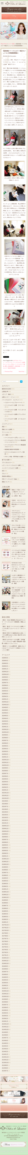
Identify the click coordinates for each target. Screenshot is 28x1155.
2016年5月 (5, 977)
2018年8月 (5, 903)
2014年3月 (5, 1048)
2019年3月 (5, 883)
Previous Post (7, 371)
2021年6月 (5, 809)
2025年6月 (5, 685)
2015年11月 (5, 993)
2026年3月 (5, 663)
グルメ (4, 473)
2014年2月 (5, 1051)
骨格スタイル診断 (7, 429)
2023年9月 (5, 735)
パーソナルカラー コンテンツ (10, 400)
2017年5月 (5, 944)
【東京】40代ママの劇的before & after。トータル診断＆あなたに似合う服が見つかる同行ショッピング (14, 635)
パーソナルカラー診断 (18, 362)
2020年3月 (5, 850)
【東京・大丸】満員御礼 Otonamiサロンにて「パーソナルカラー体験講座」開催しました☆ (14, 621)
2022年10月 (5, 765)
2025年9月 (5, 677)
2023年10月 (5, 732)
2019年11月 (5, 861)
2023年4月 (5, 748)
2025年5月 (5, 688)
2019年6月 (5, 875)
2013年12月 (5, 1057)
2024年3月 (5, 721)
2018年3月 (5, 916)
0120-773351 (13, 1139)
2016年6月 (5, 974)
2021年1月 (5, 823)
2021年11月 (5, 795)
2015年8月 (5, 1002)
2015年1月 (5, 1021)
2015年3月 (5, 1015)
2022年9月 (5, 768)
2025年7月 (5, 682)
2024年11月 (5, 702)
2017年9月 (5, 933)
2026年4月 (5, 660)
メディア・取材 (6, 394)
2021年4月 (5, 814)
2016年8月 (5, 969)
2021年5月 (5, 812)
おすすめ (15, 360)
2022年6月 (5, 776)
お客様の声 (5, 391)
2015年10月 (5, 996)
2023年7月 (5, 740)
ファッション (5, 432)
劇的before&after (6, 389)
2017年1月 (5, 955)
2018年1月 (5, 922)
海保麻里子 (11, 366)
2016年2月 (5, 985)
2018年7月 (5, 905)
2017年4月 (5, 947)
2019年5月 (5, 878)
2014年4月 (5, 1046)
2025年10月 (5, 674)
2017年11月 (5, 927)
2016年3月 (5, 982)
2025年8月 (5, 680)
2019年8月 (5, 869)
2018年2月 (5, 919)
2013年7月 (5, 1070)
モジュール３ (7, 364)
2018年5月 (5, 911)
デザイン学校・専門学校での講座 (14, 456)
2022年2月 (5, 787)
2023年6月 (5, 743)
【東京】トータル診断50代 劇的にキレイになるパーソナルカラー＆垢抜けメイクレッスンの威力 (14, 648)
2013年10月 (5, 1062)
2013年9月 (5, 1065)
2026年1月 (5, 669)
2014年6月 (5, 1040)
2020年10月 (5, 831)
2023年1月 (5, 757)
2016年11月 (5, 960)
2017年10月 (5, 930)
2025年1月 (5, 699)
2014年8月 (5, 1035)
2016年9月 (5, 966)
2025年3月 (5, 693)
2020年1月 (5, 856)
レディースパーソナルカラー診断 (11, 465)
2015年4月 (5, 1013)
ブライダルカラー (7, 462)
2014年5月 (5, 1043)
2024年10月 (5, 704)
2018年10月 (5, 897)
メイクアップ (5, 424)
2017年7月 (5, 938)
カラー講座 (11, 43)
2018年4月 (5, 914)
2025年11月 (5, 671)
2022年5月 (5, 779)
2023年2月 (5, 754)
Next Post (22, 371)
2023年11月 (5, 729)
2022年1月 (5, 790)
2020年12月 (5, 825)
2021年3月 (5, 817)
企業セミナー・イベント (9, 397)
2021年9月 (5, 801)
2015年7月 (5, 1004)
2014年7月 (5, 1037)
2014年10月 (5, 1029)
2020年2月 (5, 853)
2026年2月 (5, 666)
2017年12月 (5, 925)
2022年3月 (5, 784)
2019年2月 (5, 886)
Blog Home (4, 43)
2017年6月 (5, 941)
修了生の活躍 (5, 459)
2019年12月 (5, 858)
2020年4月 (5, 847)
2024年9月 (5, 707)
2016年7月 (5, 971)
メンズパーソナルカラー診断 (10, 468)
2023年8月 (5, 737)
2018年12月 (5, 892)
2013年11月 (5, 1059)
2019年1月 (5, 889)
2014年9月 (5, 1032)
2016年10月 (5, 963)
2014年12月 (5, 1024)
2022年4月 (5, 781)
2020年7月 (5, 839)
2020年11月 (5, 828)
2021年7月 (5, 806)
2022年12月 (5, 759)
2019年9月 (5, 867)
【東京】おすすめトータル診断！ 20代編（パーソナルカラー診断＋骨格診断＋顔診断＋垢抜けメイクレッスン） (14, 641)
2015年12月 (5, 991)
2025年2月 (5, 696)
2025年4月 (5, 691)
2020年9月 (5, 834)
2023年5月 (5, 746)
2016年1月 (5, 988)
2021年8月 (5, 803)
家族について (5, 481)
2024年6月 (5, 713)
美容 (3, 426)
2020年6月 (5, 842)
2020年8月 (5, 836)
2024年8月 (5, 710)
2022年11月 (5, 762)
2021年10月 (5, 798)
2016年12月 (5, 958)
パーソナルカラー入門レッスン (13, 437)
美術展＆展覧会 (6, 476)
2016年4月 (5, 980)
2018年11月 (5, 894)
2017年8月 (5, 936)
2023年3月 (5, 751)
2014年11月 (5, 1026)
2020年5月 (5, 845)
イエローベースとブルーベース (13, 402)
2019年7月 (5, 872)
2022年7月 (5, 773)
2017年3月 (5, 949)
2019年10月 (5, 864)
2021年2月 (5, 820)
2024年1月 (5, 726)
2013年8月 (5, 1068)
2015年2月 (5, 1018)
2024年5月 (5, 715)
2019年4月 (5, 881)
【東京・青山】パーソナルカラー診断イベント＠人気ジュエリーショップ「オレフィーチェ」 (14, 628)
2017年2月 (5, 952)
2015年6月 (5, 1007)
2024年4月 (5, 718)
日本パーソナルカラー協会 (9, 479)
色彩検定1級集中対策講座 (12, 449)
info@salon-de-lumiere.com (13, 1137)
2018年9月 (5, 900)
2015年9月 (5, 999)
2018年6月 (5, 908)
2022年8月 (5, 770)
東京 (6, 366)
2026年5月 (5, 658)
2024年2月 (5, 724)
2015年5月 (5, 1010)
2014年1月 (5, 1054)
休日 (3, 470)
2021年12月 (5, 792)
